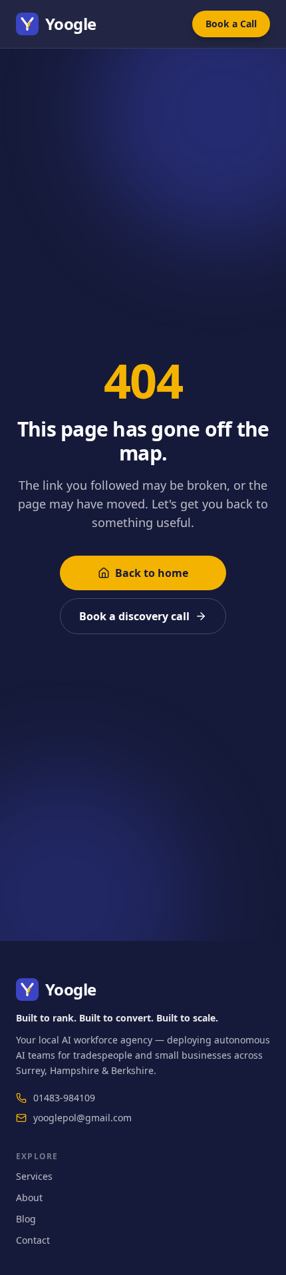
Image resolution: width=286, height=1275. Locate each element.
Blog (26, 1218)
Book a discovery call (134, 616)
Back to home (151, 573)
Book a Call (231, 23)
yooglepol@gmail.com (82, 1117)
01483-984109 (64, 1097)
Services (34, 1176)
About (29, 1197)
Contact (33, 1240)
